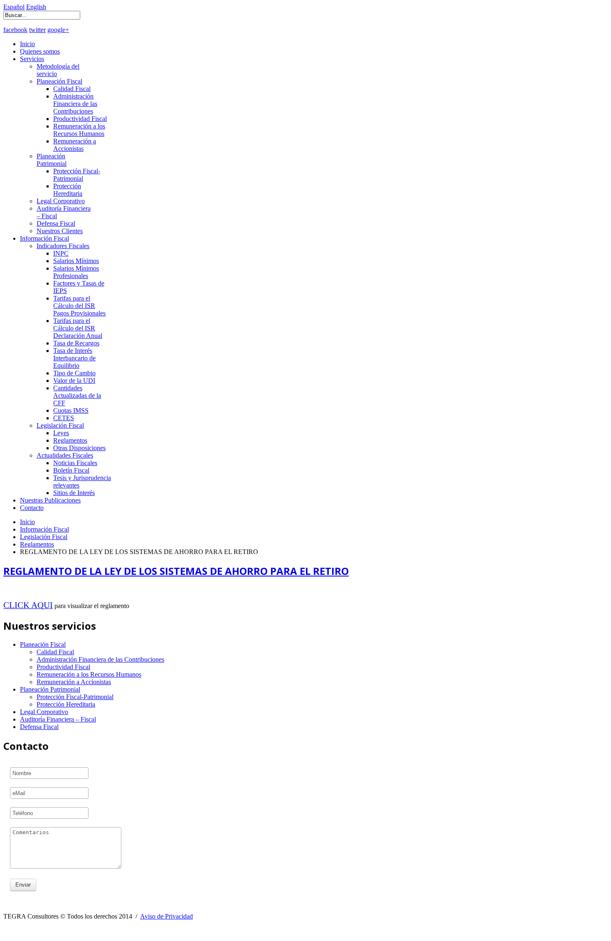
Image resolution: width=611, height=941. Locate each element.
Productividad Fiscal (80, 118)
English (36, 6)
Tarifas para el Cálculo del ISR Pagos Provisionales (79, 306)
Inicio (27, 43)
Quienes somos (40, 51)
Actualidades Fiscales (65, 455)
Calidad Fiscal (72, 88)
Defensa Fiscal (56, 223)
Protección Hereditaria (67, 189)
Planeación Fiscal (59, 81)
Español (14, 6)
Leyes (61, 432)
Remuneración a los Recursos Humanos (79, 130)
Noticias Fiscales (75, 462)
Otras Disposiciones (79, 447)
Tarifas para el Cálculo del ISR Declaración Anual (77, 328)
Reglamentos (70, 440)
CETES (63, 417)
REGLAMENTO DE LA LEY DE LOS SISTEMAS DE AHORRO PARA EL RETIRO (176, 571)
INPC (61, 253)
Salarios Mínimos (76, 260)
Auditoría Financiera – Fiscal (58, 719)
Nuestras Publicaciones (50, 500)
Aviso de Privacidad (166, 916)
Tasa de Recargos (76, 343)
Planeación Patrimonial (52, 160)
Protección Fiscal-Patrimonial (76, 175)
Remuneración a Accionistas (74, 145)
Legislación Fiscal (60, 425)
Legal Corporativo (61, 200)
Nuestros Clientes (60, 230)
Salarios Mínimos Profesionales (76, 272)
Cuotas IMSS (71, 410)
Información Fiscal (44, 238)
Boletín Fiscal (71, 470)
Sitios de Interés (74, 492)
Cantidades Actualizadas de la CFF (77, 395)
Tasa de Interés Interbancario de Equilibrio (74, 358)
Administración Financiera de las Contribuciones (75, 104)
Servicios (32, 58)
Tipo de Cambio (74, 373)
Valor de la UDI (74, 380)
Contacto (32, 507)
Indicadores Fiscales (63, 245)
